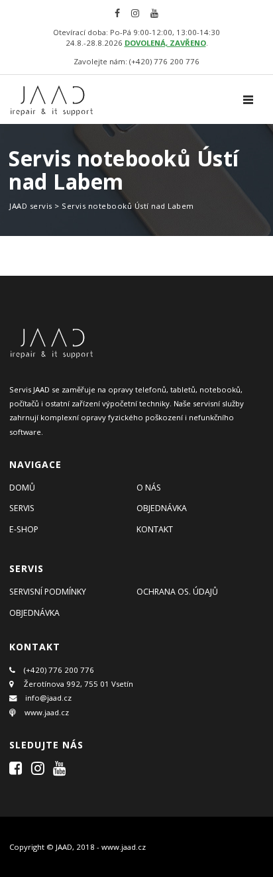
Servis (21, 508)
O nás (148, 487)
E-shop (23, 529)
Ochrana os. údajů (177, 591)
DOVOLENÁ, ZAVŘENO (165, 43)
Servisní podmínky (47, 591)
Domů (22, 487)
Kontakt (154, 529)
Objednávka (161, 508)
